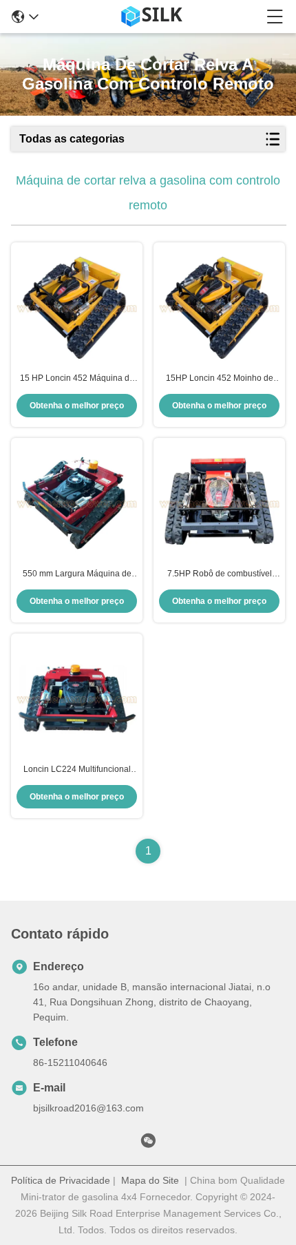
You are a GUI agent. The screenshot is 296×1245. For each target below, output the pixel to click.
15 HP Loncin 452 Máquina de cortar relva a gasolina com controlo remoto (77, 378)
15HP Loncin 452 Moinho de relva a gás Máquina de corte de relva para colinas (219, 378)
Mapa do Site (150, 1180)
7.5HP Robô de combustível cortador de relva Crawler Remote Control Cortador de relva (220, 574)
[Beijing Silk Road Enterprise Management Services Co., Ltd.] (153, 16)
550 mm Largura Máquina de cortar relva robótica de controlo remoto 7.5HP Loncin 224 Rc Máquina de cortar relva (77, 574)
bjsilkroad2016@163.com (88, 1107)
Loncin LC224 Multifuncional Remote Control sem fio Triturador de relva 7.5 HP (77, 769)
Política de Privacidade (60, 1180)
